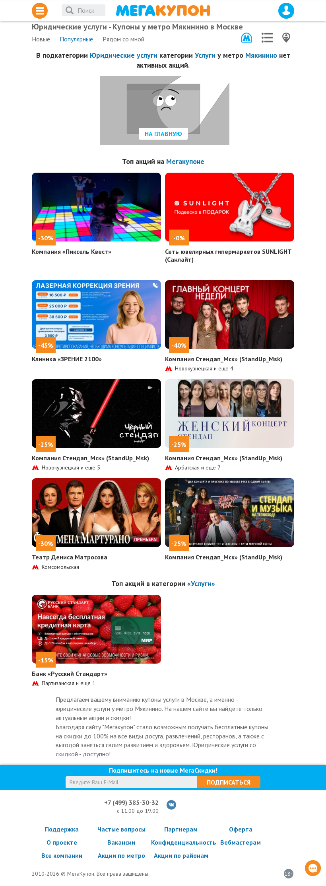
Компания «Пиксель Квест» (71, 251)
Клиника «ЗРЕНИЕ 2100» (67, 359)
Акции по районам (181, 855)
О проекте (62, 842)
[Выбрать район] (267, 38)
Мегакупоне (185, 161)
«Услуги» (201, 583)
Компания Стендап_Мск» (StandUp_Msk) (223, 359)
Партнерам (181, 829)
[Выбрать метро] (246, 38)
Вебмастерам (240, 842)
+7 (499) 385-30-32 (131, 802)
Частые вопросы (121, 829)
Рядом (123, 39)
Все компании (61, 855)
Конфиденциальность (181, 842)
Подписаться (228, 782)
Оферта (240, 829)
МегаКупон (163, 10)
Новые (41, 39)
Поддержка (62, 829)
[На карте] (286, 38)
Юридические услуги (123, 55)
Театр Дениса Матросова (69, 557)
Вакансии (121, 842)
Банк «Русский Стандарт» (69, 674)
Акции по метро (121, 855)
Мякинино (261, 55)
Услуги (205, 55)
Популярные (76, 39)
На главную (163, 134)
